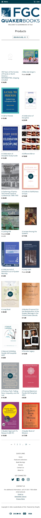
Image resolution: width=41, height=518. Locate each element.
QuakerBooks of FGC (19, 507)
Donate (20, 465)
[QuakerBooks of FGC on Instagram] (28, 479)
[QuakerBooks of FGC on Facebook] (17, 479)
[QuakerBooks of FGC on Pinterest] (23, 479)
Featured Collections (20, 460)
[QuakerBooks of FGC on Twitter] (12, 479)
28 (26, 444)
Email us (20, 494)
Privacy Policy (20, 499)
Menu (6, 2)
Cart (38, 2)
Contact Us (20, 467)
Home (20, 457)
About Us (20, 470)
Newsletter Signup (20, 496)
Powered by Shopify (33, 507)
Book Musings (20, 462)
